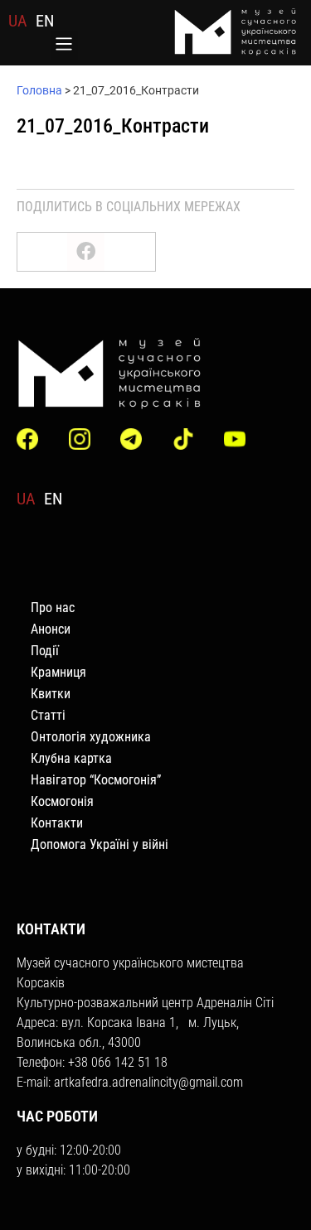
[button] (64, 45)
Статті (48, 715)
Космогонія (62, 801)
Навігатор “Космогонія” (96, 780)
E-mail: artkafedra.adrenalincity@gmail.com (130, 1082)
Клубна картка (71, 758)
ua (17, 21)
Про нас (53, 607)
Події (45, 650)
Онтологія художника (91, 737)
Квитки (50, 694)
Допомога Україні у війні (99, 844)
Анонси (50, 629)
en (45, 21)
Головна (39, 90)
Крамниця (58, 672)
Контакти (57, 823)
